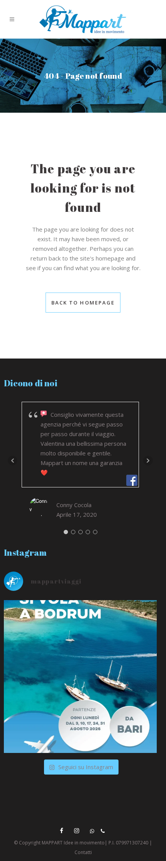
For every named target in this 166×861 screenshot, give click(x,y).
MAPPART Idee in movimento (73, 842)
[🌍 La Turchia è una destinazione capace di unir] (80, 676)
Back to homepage (83, 302)
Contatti (83, 852)
